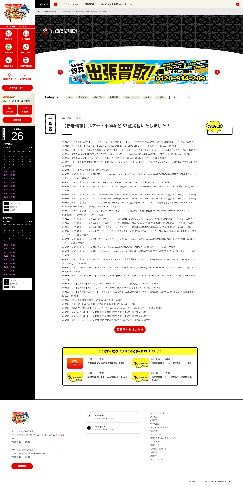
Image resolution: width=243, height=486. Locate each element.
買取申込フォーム (17, 87)
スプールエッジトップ (159, 413)
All (69, 97)
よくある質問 (155, 442)
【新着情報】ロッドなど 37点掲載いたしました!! (172, 363)
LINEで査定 (155, 424)
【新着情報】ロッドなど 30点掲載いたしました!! (106, 377)
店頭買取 (153, 417)
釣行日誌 (98, 97)
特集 (147, 97)
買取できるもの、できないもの (162, 438)
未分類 (160, 97)
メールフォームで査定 (159, 427)
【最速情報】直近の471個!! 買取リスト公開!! (105, 363)
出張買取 (153, 420)
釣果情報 (114, 97)
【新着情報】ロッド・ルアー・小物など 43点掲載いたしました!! (115, 4)
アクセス (52, 453)
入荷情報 (76, 4)
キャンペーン (132, 97)
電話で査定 (154, 431)
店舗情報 (17, 120)
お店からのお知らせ (158, 449)
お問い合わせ (155, 434)
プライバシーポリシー (159, 459)
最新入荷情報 (50, 12)
